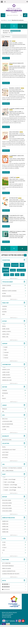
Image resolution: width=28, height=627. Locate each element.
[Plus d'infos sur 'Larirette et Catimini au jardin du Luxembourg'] (5, 234)
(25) (13, 340)
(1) (13, 317)
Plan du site (5, 621)
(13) (13, 460)
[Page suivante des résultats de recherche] (22, 26)
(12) (13, 432)
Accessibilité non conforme (18, 623)
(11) (13, 514)
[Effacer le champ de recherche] (21, 15)
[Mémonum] (8, 625)
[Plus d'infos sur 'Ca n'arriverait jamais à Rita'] (5, 159)
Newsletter (12, 621)
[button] (27, 1)
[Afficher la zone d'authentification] (5, 1)
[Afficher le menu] (2, 1)
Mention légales (6, 623)
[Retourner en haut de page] (25, 255)
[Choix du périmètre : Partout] (3, 15)
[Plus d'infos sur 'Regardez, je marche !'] (5, 91)
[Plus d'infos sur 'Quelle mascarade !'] (5, 135)
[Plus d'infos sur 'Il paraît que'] (5, 181)
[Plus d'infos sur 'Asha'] (5, 43)
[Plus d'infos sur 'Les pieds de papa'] (5, 201)
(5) (13, 577)
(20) (13, 278)
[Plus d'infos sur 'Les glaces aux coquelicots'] (5, 67)
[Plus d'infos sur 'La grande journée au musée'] (5, 112)
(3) (13, 299)
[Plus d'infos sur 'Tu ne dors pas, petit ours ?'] (5, 218)
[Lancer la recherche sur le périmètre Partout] (25, 15)
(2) (13, 401)
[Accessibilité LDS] (4, 625)
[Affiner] (14, 26)
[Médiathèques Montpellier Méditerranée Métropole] (14, 8)
